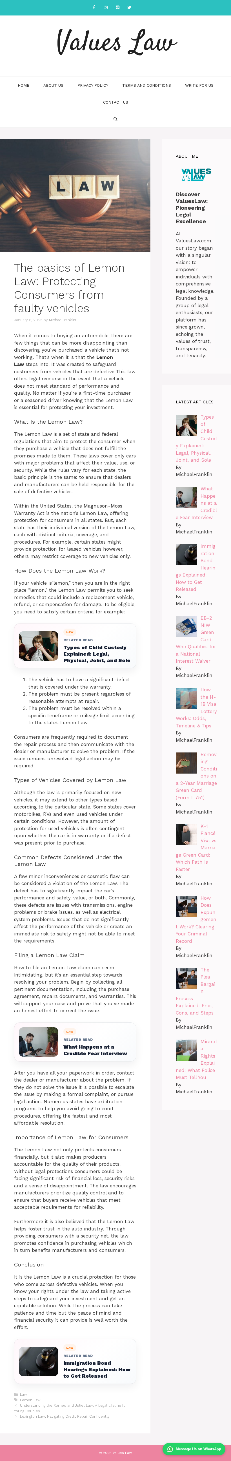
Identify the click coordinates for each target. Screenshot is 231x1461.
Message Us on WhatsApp (198, 1449)
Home (23, 85)
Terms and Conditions (146, 85)
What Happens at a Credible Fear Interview (95, 1050)
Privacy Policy (92, 85)
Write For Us (199, 85)
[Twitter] (129, 8)
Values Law (115, 44)
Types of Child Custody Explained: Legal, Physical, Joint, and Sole (96, 653)
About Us (53, 85)
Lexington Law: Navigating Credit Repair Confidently (65, 1416)
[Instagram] (105, 8)
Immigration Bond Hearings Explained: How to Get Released (96, 1369)
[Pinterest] (117, 8)
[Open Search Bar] (115, 119)
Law (23, 1394)
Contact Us (115, 102)
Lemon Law (30, 1400)
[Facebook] (94, 8)
